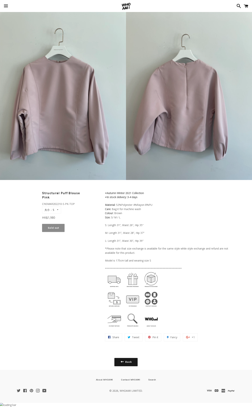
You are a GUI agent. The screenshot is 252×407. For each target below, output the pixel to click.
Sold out (53, 227)
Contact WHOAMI (130, 379)
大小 (47, 210)
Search (152, 379)
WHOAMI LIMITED (131, 390)
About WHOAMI (104, 379)
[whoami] (114, 288)
